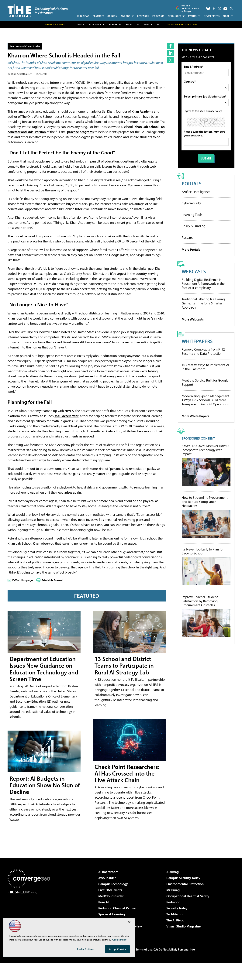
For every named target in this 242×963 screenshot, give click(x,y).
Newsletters (212, 16)
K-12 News (83, 16)
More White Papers (195, 416)
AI (138, 24)
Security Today (176, 908)
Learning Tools (192, 214)
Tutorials (77, 24)
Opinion (112, 16)
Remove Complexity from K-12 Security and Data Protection (203, 351)
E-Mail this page (22, 580)
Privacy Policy (214, 111)
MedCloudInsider (110, 896)
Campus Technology (113, 884)
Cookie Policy (119, 939)
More (226, 16)
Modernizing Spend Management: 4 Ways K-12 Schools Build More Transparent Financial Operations (206, 400)
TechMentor (175, 914)
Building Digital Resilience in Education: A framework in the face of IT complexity (203, 283)
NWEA (69, 411)
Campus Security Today (183, 878)
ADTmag (172, 872)
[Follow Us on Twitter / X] (219, 8)
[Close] (129, 922)
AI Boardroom (108, 872)
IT (158, 24)
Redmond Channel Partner (117, 908)
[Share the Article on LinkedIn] (170, 52)
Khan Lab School (146, 127)
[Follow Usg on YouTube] (225, 9)
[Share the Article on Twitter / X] (170, 60)
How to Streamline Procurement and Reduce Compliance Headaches (205, 501)
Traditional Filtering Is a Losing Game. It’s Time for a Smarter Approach (203, 303)
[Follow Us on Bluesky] (208, 9)
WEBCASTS (194, 271)
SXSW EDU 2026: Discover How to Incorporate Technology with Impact (205, 450)
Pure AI (103, 902)
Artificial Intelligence (196, 192)
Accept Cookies (117, 949)
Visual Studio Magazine (183, 926)
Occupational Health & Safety (187, 896)
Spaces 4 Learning (111, 914)
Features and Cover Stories (25, 46)
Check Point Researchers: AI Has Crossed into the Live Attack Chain (127, 773)
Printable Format (52, 580)
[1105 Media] (30, 913)
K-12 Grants (96, 24)
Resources (174, 16)
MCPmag (173, 890)
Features (98, 16)
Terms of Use (144, 949)
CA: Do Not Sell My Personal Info (174, 949)
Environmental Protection (185, 884)
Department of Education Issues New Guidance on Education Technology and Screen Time (43, 669)
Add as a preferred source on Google (190, 8)
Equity (148, 24)
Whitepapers (197, 341)
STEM (129, 24)
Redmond (173, 902)
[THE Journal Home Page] (38, 10)
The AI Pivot (175, 920)
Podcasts (158, 16)
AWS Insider (107, 878)
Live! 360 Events (110, 890)
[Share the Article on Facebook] (170, 45)
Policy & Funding (193, 226)
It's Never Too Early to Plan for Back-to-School (203, 551)
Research (143, 16)
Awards (125, 16)
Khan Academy (142, 111)
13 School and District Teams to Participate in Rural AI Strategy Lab (124, 665)
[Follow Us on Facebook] (214, 8)
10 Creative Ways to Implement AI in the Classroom (205, 367)
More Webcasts (193, 319)
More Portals (191, 249)
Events (192, 16)
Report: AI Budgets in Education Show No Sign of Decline (44, 785)
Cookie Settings (85, 948)
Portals (192, 183)
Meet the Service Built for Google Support (205, 382)
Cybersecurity (191, 203)
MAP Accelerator (66, 416)
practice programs (80, 132)
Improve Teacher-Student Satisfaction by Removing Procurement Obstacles (200, 601)
